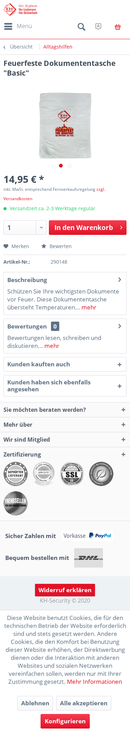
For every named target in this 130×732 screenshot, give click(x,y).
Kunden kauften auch (38, 364)
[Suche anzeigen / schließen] (81, 28)
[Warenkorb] (118, 27)
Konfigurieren (65, 721)
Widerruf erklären (65, 590)
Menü (24, 26)
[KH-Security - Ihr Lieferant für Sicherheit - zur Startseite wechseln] (20, 9)
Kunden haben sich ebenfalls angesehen (48, 385)
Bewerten (60, 246)
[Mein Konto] (98, 26)
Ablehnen (35, 703)
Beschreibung (27, 280)
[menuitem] (17, 26)
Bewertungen (27, 326)
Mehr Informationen (94, 682)
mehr (88, 307)
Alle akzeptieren (83, 703)
